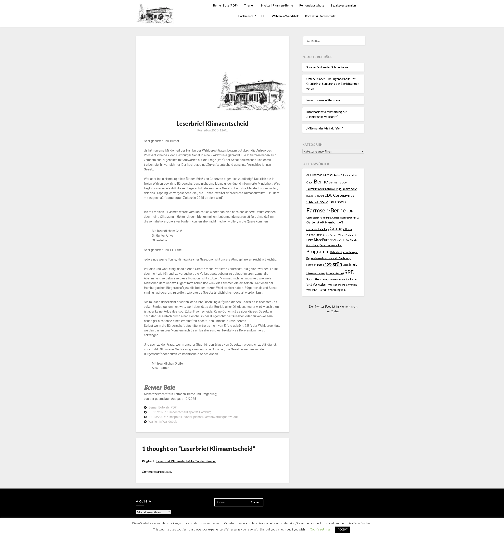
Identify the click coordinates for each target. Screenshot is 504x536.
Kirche (310, 234)
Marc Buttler (323, 240)
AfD (308, 175)
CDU (328, 195)
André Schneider (343, 175)
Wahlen (352, 284)
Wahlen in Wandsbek (285, 16)
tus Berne (351, 279)
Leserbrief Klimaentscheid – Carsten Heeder (186, 461)
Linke (309, 240)
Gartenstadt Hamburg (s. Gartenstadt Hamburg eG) (332, 217)
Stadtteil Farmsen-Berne (277, 5)
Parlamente (245, 16)
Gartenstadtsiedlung (317, 229)
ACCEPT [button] (343, 529)
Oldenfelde (339, 240)
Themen (249, 5)
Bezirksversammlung (344, 5)
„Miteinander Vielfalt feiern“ (324, 128)
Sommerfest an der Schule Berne (327, 67)
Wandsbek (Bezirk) (316, 289)
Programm (318, 251)
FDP (349, 211)
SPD (263, 16)
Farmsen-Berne (326, 210)
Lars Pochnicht (348, 235)
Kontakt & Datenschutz (320, 16)
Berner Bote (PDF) (225, 5)
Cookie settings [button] (320, 529)
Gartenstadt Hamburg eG (324, 222)
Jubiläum (347, 229)
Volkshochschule (337, 284)
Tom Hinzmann (337, 279)
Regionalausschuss (311, 5)
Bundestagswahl (315, 195)
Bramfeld (349, 189)
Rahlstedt (336, 252)
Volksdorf (320, 284)
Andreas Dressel (322, 175)
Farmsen (337, 201)
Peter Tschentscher (331, 245)
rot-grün (333, 264)
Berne (321, 181)
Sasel (345, 264)
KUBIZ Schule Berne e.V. (328, 235)
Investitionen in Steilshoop (323, 100)
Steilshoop (321, 279)
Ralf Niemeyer (350, 252)
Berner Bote (338, 182)
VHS (309, 284)
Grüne (336, 228)
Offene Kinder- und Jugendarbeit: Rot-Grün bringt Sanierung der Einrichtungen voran (332, 83)
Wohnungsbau (337, 289)
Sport (310, 279)
